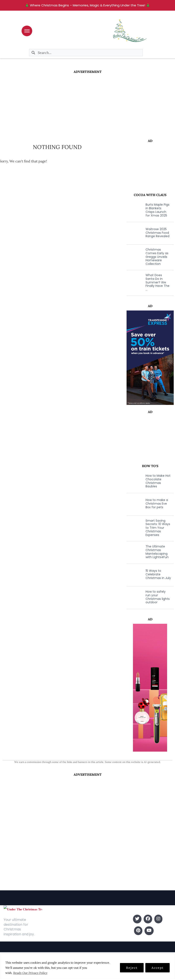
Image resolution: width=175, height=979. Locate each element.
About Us (51, 919)
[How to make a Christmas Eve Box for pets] (134, 503)
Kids (92, 925)
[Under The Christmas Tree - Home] (23, 909)
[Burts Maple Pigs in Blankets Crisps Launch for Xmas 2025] (134, 210)
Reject (131, 968)
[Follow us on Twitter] (137, 919)
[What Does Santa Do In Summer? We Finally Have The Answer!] (134, 282)
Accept (157, 968)
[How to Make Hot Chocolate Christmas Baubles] (134, 481)
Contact (51, 925)
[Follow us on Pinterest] (138, 930)
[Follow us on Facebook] (148, 919)
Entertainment (100, 919)
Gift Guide (97, 932)
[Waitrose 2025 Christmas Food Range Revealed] (134, 232)
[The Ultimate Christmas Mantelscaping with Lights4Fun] (134, 551)
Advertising (53, 932)
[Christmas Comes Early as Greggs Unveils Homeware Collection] (134, 256)
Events (94, 938)
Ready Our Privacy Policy (30, 973)
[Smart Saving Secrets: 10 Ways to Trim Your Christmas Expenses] (134, 527)
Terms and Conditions (61, 938)
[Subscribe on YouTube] (149, 930)
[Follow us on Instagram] (158, 919)
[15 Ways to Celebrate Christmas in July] (134, 574)
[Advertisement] (87, 106)
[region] (87, 966)
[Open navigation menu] (27, 31)
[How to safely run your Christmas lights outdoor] (134, 597)
